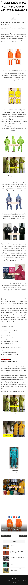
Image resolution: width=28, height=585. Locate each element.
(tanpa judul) (12, 545)
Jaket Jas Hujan (18, 27)
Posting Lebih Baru (6, 535)
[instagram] (15, 18)
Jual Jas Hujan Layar (9, 30)
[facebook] (12, 18)
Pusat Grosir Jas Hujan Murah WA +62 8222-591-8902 (14, 6)
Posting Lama (23, 535)
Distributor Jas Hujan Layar (8, 27)
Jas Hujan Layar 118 (8, 28)
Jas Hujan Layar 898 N (17, 28)
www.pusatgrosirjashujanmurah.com (9, 361)
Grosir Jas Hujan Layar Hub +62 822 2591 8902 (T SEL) (12, 529)
